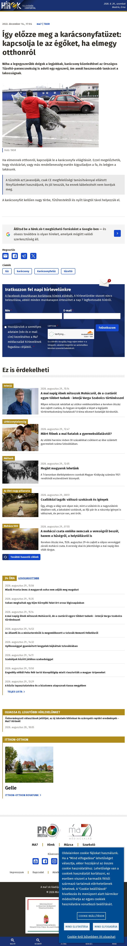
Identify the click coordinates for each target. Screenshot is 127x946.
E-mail (68, 310)
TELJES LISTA (14, 691)
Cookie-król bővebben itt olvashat (91, 937)
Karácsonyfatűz (46, 271)
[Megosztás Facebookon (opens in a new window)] (15, 256)
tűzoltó (68, 271)
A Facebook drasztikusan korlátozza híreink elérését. (39, 296)
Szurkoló (89, 845)
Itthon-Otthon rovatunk (22, 795)
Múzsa (68, 845)
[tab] (10, 578)
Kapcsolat (38, 872)
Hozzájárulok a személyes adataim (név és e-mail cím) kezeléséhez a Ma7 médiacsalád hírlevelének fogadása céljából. (24, 337)
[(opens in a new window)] (36, 861)
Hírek (51, 845)
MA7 (35, 845)
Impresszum (17, 872)
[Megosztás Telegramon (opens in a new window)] (24, 256)
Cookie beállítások (91, 916)
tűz (7, 271)
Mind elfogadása (106, 926)
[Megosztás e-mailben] (5, 256)
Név (7, 310)
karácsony (23, 271)
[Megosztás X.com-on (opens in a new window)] (33, 256)
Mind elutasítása (77, 926)
